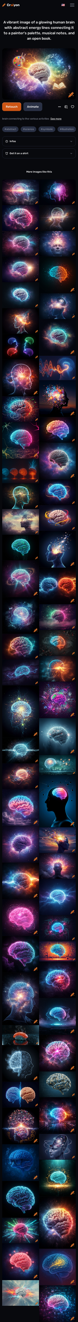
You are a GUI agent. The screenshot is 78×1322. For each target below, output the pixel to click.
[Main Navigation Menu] (72, 5)
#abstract (10, 129)
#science (28, 129)
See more (55, 118)
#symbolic (47, 129)
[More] (59, 107)
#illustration (67, 129)
